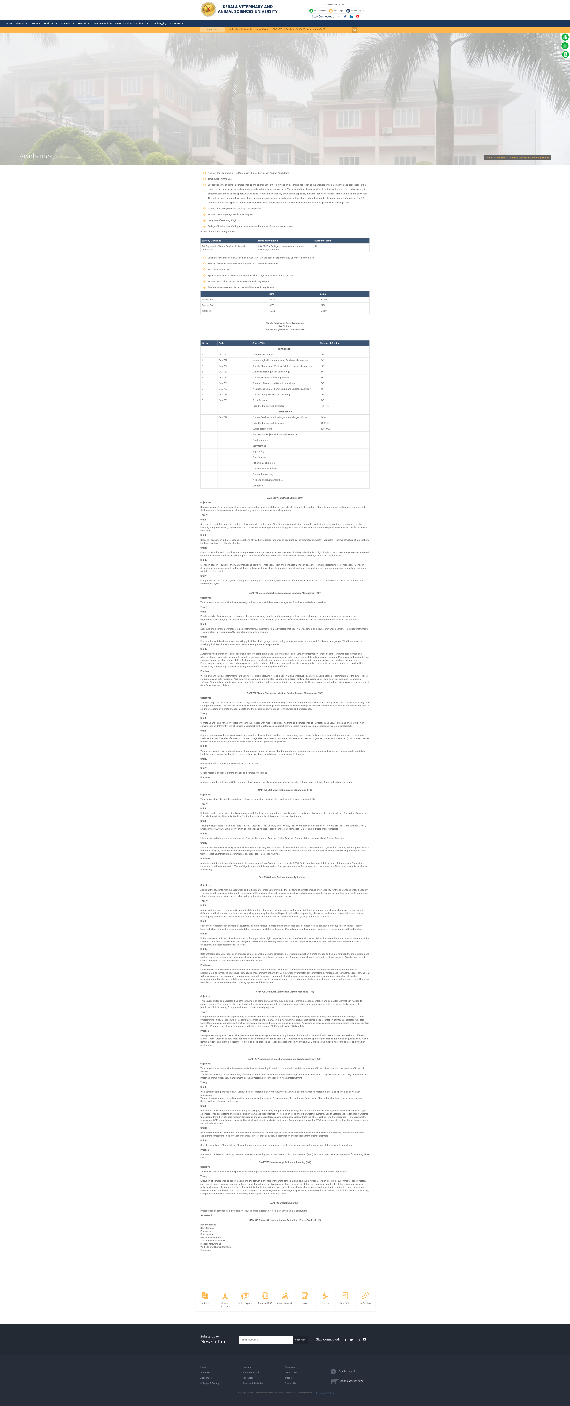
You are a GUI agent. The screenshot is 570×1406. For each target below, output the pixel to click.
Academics (66, 23)
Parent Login (356, 10)
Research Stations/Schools (128, 23)
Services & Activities (253, 1383)
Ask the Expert (345, 1371)
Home (9, 23)
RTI (148, 23)
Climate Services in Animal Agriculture (529, 157)
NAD (344, 4)
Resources (248, 1377)
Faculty (34, 23)
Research (82, 23)
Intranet (288, 1377)
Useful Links (291, 1372)
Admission (290, 1366)
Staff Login (338, 10)
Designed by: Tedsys (325, 1393)
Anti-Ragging (160, 23)
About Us (20, 23)
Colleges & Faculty (209, 1383)
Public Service (50, 23)
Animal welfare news (351, 1381)
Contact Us (175, 23)
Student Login (319, 10)
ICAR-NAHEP (332, 4)
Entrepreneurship (101, 23)
